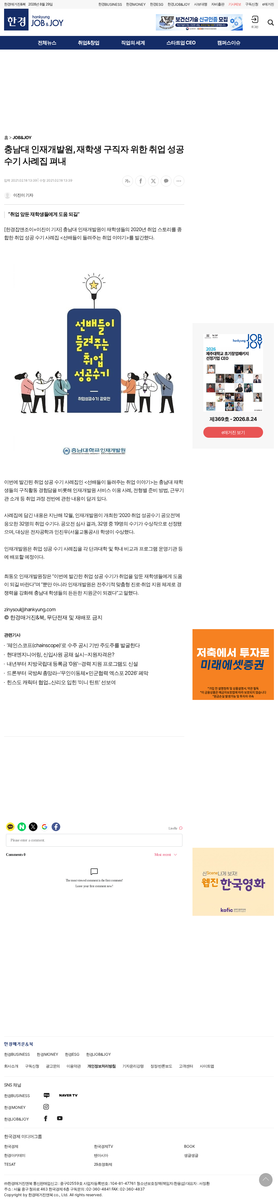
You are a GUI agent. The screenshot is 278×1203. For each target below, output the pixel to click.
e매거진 (268, 4)
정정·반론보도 (161, 1066)
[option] (199, 22)
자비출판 (217, 4)
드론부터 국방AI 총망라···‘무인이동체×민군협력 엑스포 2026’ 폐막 (77, 673)
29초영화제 (103, 1164)
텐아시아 (101, 1155)
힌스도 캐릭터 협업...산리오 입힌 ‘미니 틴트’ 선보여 (61, 682)
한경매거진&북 (15, 4)
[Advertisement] (139, 92)
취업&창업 (88, 42)
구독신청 (251, 4)
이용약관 (74, 1066)
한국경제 (11, 1146)
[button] (254, 22)
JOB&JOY (21, 137)
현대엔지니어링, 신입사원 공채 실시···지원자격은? (60, 654)
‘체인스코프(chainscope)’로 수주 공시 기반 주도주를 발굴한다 (73, 645)
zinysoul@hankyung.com (30, 609)
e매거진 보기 (233, 432)
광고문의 (53, 1066)
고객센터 (186, 1066)
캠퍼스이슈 (228, 42)
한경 (110, 4)
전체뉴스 (47, 42)
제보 (234, 4)
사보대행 (200, 4)
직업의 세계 (133, 42)
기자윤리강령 (133, 1066)
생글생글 (191, 1155)
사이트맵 (207, 1066)
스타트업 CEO (180, 42)
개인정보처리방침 (101, 1066)
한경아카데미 (14, 1155)
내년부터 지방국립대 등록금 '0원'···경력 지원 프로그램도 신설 (72, 664)
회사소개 (11, 1066)
